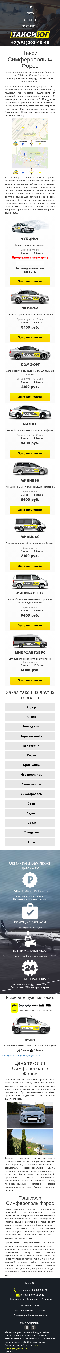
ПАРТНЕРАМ (30, 26)
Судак (31, 813)
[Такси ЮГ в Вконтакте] (27, 1327)
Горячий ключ (31, 736)
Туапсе (31, 823)
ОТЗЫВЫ (30, 20)
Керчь (31, 755)
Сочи (31, 803)
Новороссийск (31, 774)
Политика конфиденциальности (30, 1315)
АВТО (30, 13)
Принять (9, 1351)
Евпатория (31, 745)
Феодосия (31, 832)
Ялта (31, 842)
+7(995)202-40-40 (30, 43)
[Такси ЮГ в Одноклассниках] (33, 1327)
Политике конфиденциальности (24, 1346)
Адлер (31, 707)
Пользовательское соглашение (30, 1310)
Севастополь (31, 784)
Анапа (31, 716)
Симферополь (31, 794)
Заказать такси (30, 281)
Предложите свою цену (30, 257)
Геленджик (31, 726)
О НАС (30, 7)
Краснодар (31, 765)
